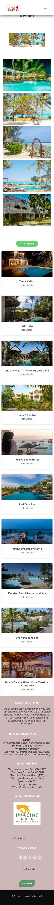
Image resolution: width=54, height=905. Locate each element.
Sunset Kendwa (27, 415)
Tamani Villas (27, 281)
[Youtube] (34, 857)
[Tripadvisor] (30, 857)
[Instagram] (25, 857)
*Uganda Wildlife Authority (27, 787)
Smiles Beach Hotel (27, 459)
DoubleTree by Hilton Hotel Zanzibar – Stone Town (27, 684)
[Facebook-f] (20, 857)
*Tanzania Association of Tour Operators (27, 780)
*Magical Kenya (27, 784)
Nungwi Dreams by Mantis (27, 548)
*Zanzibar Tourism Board (24, 775)
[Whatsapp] (39, 857)
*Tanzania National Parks (21, 769)
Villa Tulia (27, 326)
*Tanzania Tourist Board (24, 772)
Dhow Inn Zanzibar (27, 637)
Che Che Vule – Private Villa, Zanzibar (27, 370)
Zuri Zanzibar (27, 504)
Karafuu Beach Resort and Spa (27, 593)
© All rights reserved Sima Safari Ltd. (27, 896)
